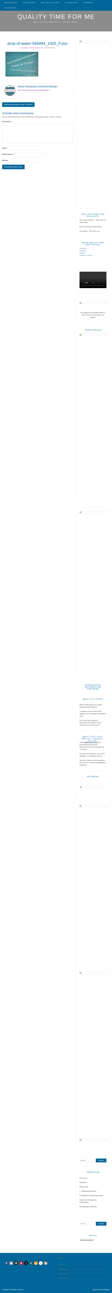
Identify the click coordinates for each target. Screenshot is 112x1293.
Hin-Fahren (96, 699)
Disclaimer (83, 1182)
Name (4, 148)
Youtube (82, 253)
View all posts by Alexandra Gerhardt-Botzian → (34, 90)
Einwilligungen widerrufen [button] (88, 1206)
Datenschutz (84, 1187)
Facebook (83, 248)
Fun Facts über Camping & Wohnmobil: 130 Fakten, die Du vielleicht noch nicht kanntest (90, 722)
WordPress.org (63, 1278)
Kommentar (7, 121)
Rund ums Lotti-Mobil (50, 2)
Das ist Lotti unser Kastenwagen (91, 227)
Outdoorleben (29, 2)
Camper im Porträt (86, 255)
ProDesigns (106, 1289)
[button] (6, 1263)
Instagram (83, 251)
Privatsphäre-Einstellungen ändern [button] (91, 1195)
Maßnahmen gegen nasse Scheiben (18, 104)
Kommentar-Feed (64, 1273)
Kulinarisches (71, 2)
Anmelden (61, 1265)
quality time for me (56, 16)
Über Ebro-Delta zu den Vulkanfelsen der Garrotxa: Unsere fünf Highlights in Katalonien (93, 762)
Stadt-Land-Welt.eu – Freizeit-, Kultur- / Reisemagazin (93, 740)
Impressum (83, 1178)
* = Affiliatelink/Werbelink (88, 1191)
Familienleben (10, 8)
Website (5, 160)
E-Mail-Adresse (8, 154)
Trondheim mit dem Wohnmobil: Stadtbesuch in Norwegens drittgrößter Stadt (93, 713)
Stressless (88, 2)
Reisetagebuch (10, 2)
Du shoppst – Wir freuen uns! (90, 231)
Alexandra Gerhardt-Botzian (32, 48)
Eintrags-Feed (62, 1269)
